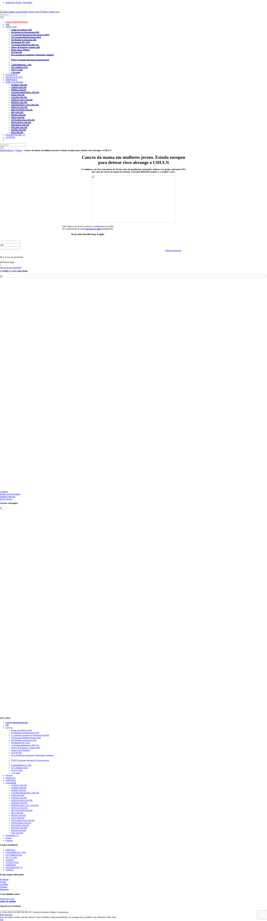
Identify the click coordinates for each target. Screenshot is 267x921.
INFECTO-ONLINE (19, 107)
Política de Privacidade (10, 494)
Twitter (3, 882)
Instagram (4, 889)
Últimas (18, 150)
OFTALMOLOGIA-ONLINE (23, 120)
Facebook (4, 879)
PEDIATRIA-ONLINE (20, 125)
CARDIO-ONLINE (19, 87)
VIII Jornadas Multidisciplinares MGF (26, 37)
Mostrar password (173, 250)
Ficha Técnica (6, 499)
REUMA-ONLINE (18, 130)
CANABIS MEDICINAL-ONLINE (25, 92)
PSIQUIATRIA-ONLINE (21, 122)
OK (1, 919)
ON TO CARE (17, 70)
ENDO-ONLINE (18, 95)
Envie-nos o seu (8, 900)
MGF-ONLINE (17, 112)
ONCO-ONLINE (18, 117)
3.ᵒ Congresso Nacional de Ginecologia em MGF (30, 35)
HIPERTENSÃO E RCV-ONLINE (25, 105)
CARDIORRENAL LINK (21, 65)
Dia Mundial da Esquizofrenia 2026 (25, 32)
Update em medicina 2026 (21, 30)
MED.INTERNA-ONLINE (22, 110)
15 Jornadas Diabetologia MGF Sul (25, 45)
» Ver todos (15, 72)
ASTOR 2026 (16, 52)
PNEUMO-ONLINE (19, 127)
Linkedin (4, 884)
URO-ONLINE (17, 132)
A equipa (4, 491)
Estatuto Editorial (7, 496)
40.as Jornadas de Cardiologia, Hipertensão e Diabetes (32, 55)
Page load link (6, 914)
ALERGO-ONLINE (19, 85)
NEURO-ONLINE (18, 115)
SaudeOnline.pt (7, 150)
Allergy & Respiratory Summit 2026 (25, 47)
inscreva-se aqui (93, 229)
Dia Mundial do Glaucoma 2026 (23, 40)
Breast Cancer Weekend (20, 50)
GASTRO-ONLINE (19, 97)
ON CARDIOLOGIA (19, 67)
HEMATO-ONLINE (19, 102)
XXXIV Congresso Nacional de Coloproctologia (30, 60)
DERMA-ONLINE (18, 90)
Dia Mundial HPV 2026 (20, 42)
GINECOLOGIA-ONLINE (22, 100)
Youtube (3, 887)
